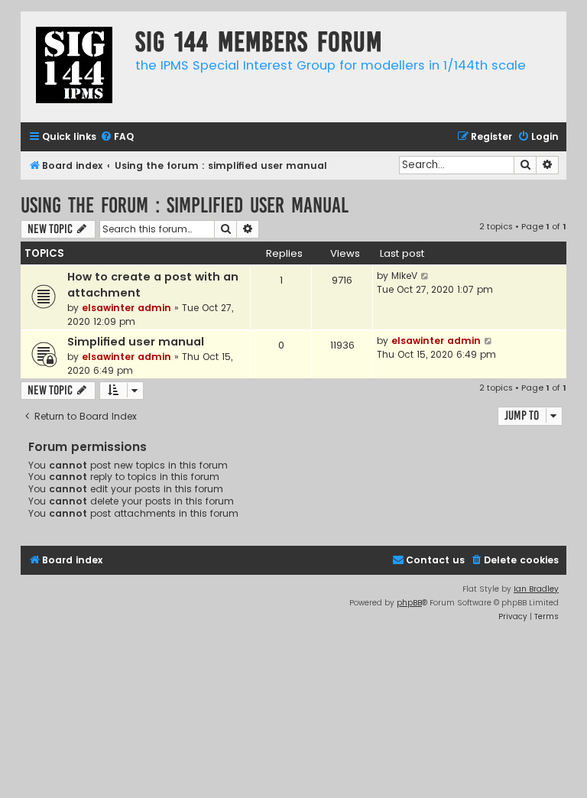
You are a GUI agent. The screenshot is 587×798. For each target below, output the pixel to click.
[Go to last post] (425, 276)
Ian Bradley (536, 589)
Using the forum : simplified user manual (185, 205)
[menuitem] (117, 137)
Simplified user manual (135, 341)
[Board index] (74, 66)
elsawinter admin (126, 307)
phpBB (409, 602)
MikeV (404, 275)
